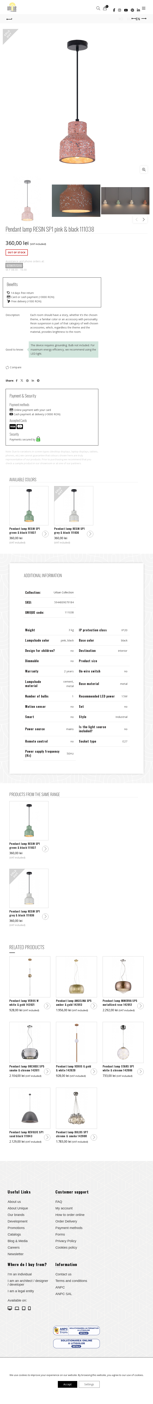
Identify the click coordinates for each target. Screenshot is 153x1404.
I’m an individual (20, 1274)
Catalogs (14, 1234)
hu (129, 19)
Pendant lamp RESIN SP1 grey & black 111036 (69, 530)
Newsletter (16, 1254)
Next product (143, 18)
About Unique (18, 1208)
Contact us (63, 1274)
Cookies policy (66, 1247)
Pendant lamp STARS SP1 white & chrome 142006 (118, 1068)
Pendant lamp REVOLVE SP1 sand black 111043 (26, 1134)
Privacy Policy (65, 1241)
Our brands (16, 1215)
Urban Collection (64, 592)
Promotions (16, 1228)
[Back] (9, 18)
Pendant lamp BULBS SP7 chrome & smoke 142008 (72, 1134)
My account (64, 1208)
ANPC (60, 1287)
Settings (89, 1384)
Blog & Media (18, 1241)
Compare (15, 367)
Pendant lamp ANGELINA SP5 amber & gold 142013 (74, 1003)
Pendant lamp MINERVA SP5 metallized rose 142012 (120, 1003)
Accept (67, 1384)
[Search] (98, 8)
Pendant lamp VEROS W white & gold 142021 (23, 1003)
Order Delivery (66, 1221)
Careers (14, 1247)
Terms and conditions (71, 1281)
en (138, 19)
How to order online (70, 1215)
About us (14, 1202)
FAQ (58, 1202)
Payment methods (68, 1228)
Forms (60, 1234)
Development (17, 1221)
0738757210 (14, 265)
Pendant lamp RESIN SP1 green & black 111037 (24, 530)
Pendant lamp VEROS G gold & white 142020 (73, 1068)
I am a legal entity (21, 1291)
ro (120, 19)
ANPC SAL (63, 1294)
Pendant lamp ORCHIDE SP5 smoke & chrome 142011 (26, 1068)
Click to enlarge (143, 169)
